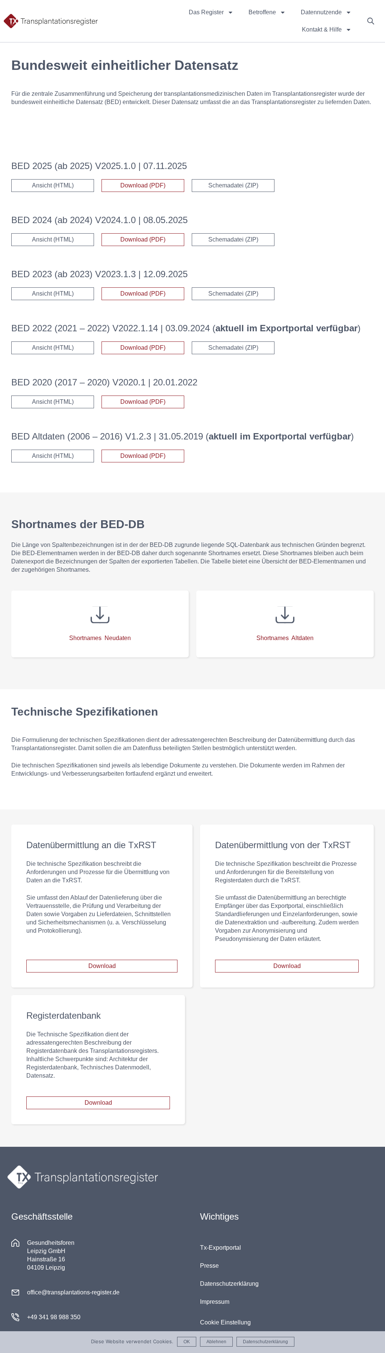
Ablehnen (216, 1341)
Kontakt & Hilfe (322, 29)
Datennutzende (321, 12)
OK (186, 1341)
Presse (209, 1265)
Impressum (214, 1302)
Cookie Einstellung (225, 1322)
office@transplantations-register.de (73, 1292)
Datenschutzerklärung (229, 1284)
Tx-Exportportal (220, 1247)
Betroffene (262, 12)
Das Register (206, 12)
